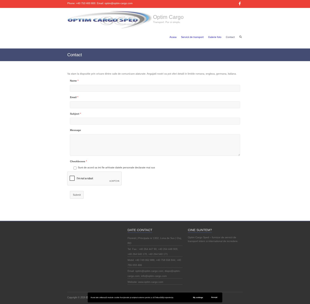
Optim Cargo (168, 17)
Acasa (173, 37)
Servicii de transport (192, 37)
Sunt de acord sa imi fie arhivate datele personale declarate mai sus (116, 167)
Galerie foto (214, 37)
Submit (77, 194)
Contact (230, 37)
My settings (198, 297)
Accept (214, 297)
